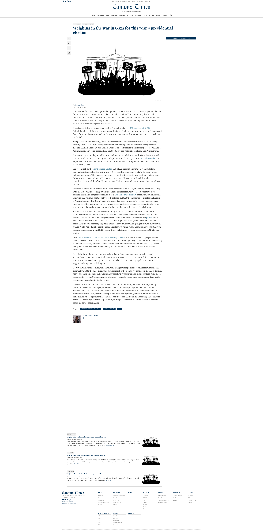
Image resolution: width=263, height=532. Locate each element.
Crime (100, 504)
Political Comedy (192, 500)
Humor (138, 15)
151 (99, 520)
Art (144, 500)
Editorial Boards (177, 495)
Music (144, 506)
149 (99, 516)
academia (70, 471)
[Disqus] (114, 351)
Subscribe (116, 524)
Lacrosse (70, 452)
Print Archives (148, 15)
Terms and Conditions (81, 531)
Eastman (145, 495)
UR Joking (191, 502)
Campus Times (132, 6)
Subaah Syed (79, 105)
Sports (122, 15)
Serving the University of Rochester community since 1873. (73, 496)
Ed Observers (88, 24)
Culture (114, 15)
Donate (165, 15)
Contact (115, 518)
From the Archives (118, 497)
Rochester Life (117, 502)
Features (100, 15)
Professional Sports (163, 500)
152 (99, 522)
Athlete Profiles (162, 495)
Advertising (116, 520)
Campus (100, 495)
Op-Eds (175, 500)
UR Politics (101, 500)
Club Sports (161, 497)
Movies (145, 504)
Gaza (119, 309)
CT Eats (145, 497)
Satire (189, 497)
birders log (71, 434)
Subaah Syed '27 (90, 316)
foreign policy (109, 309)
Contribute (116, 516)
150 (99, 518)
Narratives (190, 495)
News (93, 15)
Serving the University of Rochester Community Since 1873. (131, 1)
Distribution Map (117, 522)
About (158, 15)
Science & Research (103, 502)
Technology (116, 500)
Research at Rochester (119, 495)
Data (107, 15)
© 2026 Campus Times (68, 531)
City (99, 497)
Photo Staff (158, 100)
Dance (145, 502)
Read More (110, 445)
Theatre (145, 509)
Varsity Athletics (162, 502)
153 (99, 524)
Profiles (115, 504)
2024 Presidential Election (91, 309)
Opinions (130, 15)
